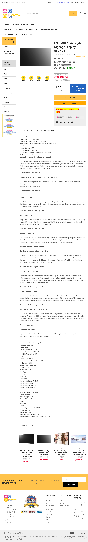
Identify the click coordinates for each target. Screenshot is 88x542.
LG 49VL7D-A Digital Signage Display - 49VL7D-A (61, 452)
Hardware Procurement (24, 25)
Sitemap (48, 523)
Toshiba (6, 107)
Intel (5, 83)
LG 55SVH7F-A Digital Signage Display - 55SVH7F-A (78, 452)
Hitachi (6, 102)
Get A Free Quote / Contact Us (18, 34)
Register (83, 2)
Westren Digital (9, 93)
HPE (5, 97)
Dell (5, 74)
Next (85, 425)
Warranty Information (26, 29)
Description (27, 130)
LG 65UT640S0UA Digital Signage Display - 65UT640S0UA (26, 453)
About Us (8, 29)
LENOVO (7, 88)
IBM (5, 79)
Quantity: (60, 87)
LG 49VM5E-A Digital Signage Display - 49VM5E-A (44, 452)
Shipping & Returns (49, 29)
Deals (6, 25)
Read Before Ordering (45, 130)
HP (5, 69)
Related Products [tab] (28, 425)
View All (6, 111)
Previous (82, 425)
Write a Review (81, 56)
